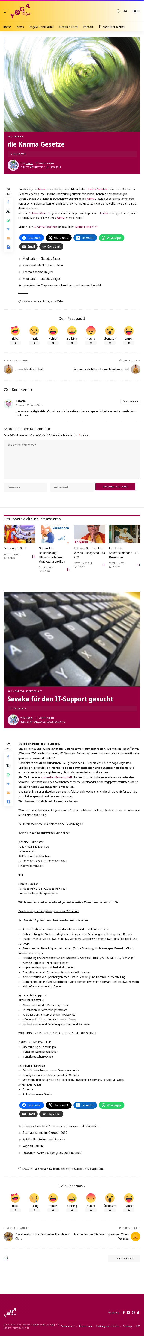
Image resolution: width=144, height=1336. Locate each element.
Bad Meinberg (16, 136)
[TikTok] (138, 1312)
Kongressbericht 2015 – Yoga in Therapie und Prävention (61, 1126)
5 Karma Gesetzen (45, 226)
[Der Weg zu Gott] (19, 534)
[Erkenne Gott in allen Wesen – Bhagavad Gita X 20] (89, 534)
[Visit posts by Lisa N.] (13, 165)
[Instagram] (133, 1312)
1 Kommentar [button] (126, 1258)
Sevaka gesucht (94, 1168)
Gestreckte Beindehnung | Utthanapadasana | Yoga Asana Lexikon (52, 555)
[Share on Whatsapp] (8, 220)
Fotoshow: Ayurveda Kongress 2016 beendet (52, 1153)
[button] (7, 11)
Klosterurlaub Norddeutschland (43, 265)
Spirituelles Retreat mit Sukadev (44, 1139)
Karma (41, 189)
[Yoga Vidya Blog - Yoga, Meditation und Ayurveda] (20, 11)
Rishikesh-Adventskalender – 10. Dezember (124, 552)
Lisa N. (29, 163)
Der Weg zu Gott (15, 548)
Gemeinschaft (33, 691)
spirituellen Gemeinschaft (56, 777)
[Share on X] (8, 211)
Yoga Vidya (57, 301)
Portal (46, 301)
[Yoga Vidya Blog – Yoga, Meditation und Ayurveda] (10, 1312)
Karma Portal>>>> (86, 226)
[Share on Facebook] (8, 202)
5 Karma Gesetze (96, 189)
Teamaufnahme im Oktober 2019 (45, 1133)
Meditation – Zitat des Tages (42, 259)
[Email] (8, 238)
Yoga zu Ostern (33, 1146)
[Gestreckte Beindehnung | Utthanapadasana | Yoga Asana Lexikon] (54, 534)
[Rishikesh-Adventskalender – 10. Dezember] (124, 534)
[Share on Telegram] (8, 229)
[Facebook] (123, 1312)
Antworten (132, 401)
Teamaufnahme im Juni (38, 272)
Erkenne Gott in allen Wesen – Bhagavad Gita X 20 (89, 552)
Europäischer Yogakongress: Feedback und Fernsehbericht (62, 285)
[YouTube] (128, 1312)
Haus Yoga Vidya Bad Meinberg (51, 1168)
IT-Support (77, 1168)
